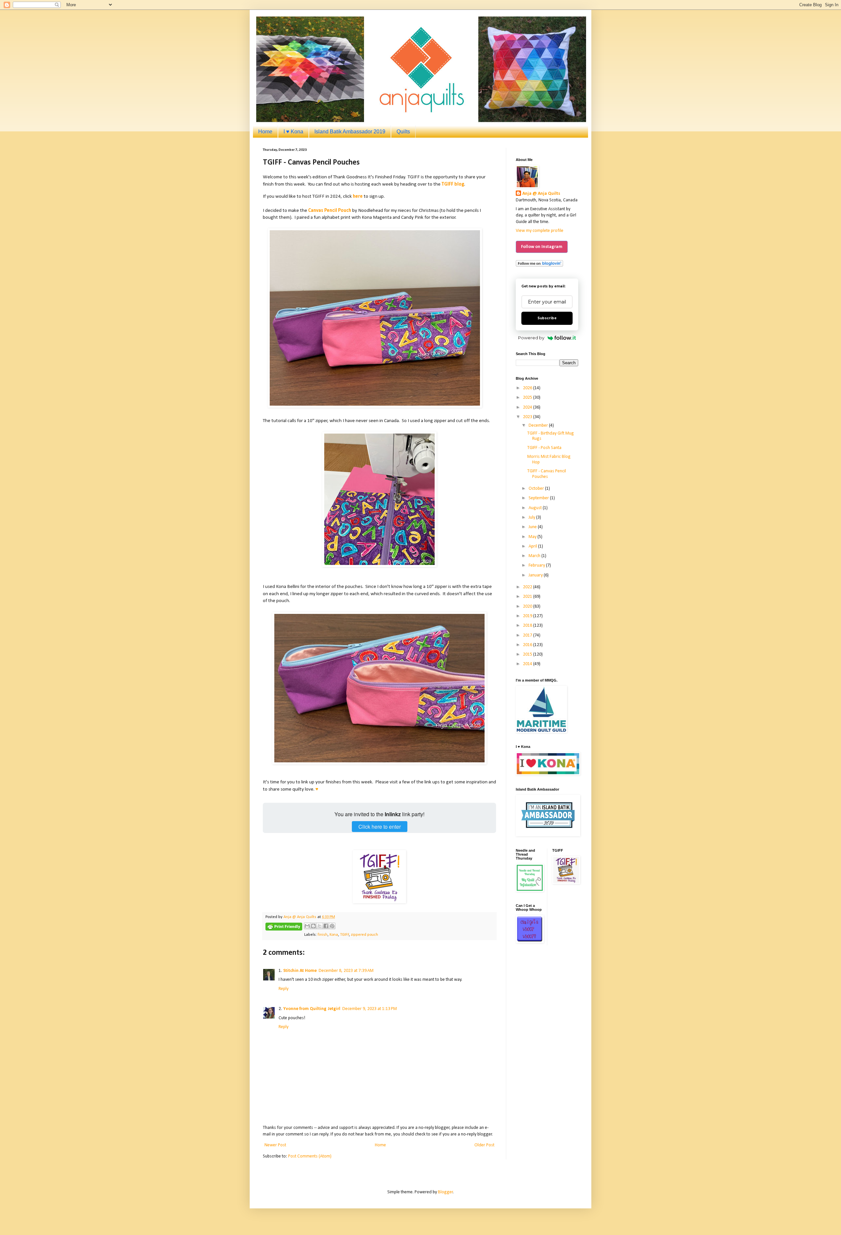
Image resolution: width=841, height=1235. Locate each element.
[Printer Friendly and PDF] (283, 928)
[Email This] (307, 926)
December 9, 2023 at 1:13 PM (369, 1008)
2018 (528, 625)
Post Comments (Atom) (309, 1156)
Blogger (445, 1192)
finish (323, 935)
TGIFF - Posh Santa (544, 447)
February (537, 565)
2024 (528, 407)
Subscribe (547, 318)
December (539, 425)
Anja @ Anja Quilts (541, 193)
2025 (528, 397)
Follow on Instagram (541, 246)
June (533, 527)
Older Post (484, 1145)
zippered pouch (364, 935)
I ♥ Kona (293, 131)
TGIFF (344, 935)
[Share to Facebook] (326, 926)
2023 (528, 417)
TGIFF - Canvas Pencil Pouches (546, 474)
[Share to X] (319, 926)
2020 (528, 606)
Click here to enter (379, 826)
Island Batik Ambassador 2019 (349, 131)
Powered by (531, 337)
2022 (528, 587)
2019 (528, 616)
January (536, 575)
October (537, 488)
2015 (528, 654)
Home (265, 131)
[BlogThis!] (313, 926)
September (539, 498)
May (533, 536)
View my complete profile (539, 230)
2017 (528, 635)
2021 (528, 596)
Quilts (403, 131)
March (535, 555)
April (533, 546)
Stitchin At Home (300, 970)
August (536, 507)
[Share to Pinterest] (332, 926)
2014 (528, 664)
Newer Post (275, 1145)
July (532, 517)
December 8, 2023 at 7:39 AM (346, 970)
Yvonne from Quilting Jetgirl (311, 1008)
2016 (528, 644)
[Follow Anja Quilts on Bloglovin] (539, 265)
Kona (334, 935)
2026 (528, 388)
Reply (283, 988)
